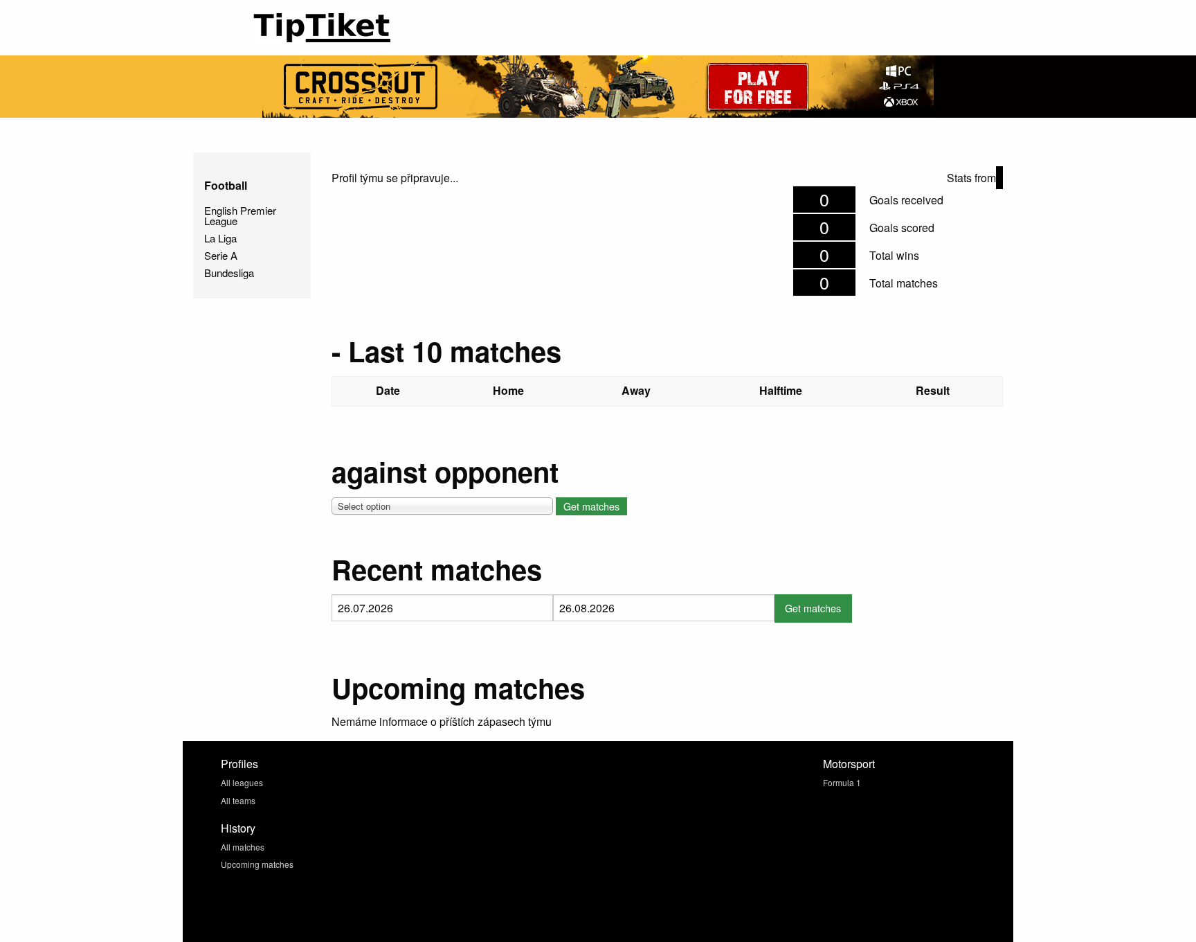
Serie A (220, 255)
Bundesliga (229, 272)
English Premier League (240, 215)
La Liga (220, 238)
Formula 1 (842, 782)
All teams (238, 800)
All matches (242, 847)
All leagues (242, 782)
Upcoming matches (257, 864)
